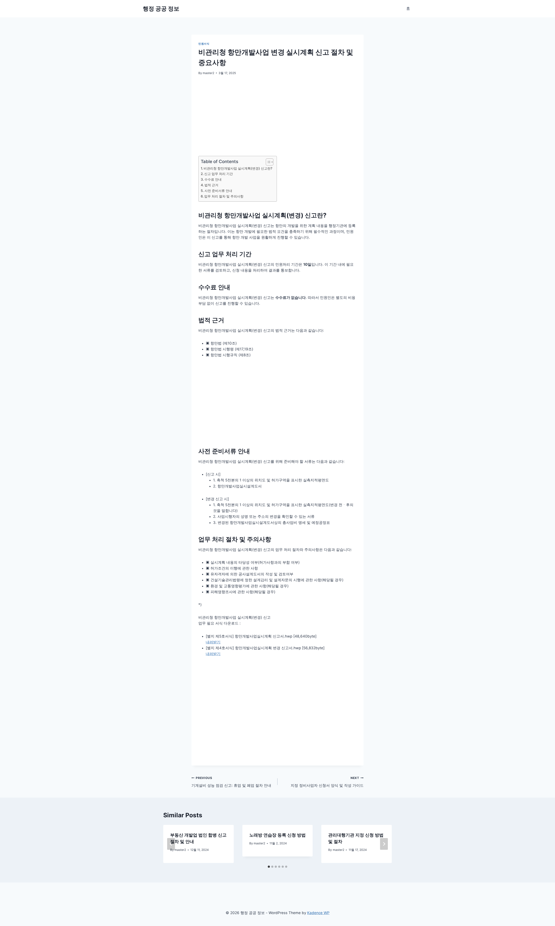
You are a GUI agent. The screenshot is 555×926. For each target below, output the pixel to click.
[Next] (384, 844)
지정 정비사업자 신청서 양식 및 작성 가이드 (327, 782)
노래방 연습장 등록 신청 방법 (277, 835)
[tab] (269, 867)
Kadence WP (318, 913)
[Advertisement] (277, 112)
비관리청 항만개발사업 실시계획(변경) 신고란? (238, 168)
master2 (208, 73)
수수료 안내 (213, 179)
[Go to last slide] (171, 844)
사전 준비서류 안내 (218, 191)
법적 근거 (211, 185)
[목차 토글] (267, 162)
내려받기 (213, 642)
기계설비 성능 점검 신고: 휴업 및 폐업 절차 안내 (231, 782)
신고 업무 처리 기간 (218, 174)
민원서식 (203, 43)
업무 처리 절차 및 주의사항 (223, 196)
